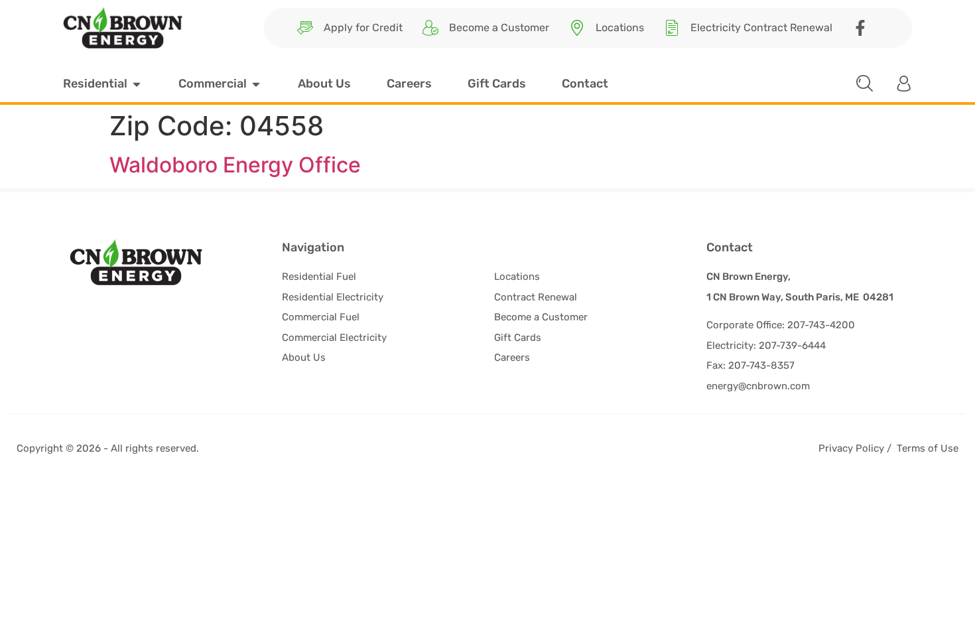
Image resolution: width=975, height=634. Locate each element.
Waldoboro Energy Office (235, 165)
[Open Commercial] (256, 84)
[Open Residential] (137, 84)
